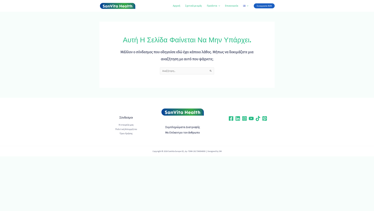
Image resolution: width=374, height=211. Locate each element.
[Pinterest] (265, 118)
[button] (218, 6)
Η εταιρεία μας (126, 124)
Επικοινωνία (231, 5)
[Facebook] (231, 118)
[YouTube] (251, 118)
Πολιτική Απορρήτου (126, 129)
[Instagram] (244, 118)
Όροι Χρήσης (126, 133)
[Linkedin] (238, 118)
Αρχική (176, 5)
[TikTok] (258, 118)
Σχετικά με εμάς (193, 5)
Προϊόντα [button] (212, 5)
